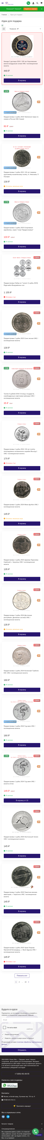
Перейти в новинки (30, 9)
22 (25, 982)
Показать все (22, 976)
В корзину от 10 (22, 800)
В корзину (22, 80)
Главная (4, 14)
